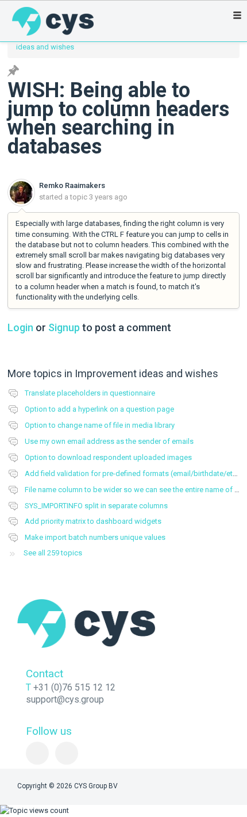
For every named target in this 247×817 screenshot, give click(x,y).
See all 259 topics (53, 552)
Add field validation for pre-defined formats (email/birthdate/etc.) (133, 473)
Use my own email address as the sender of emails (109, 441)
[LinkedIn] (37, 753)
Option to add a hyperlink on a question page (99, 409)
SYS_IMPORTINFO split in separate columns (96, 505)
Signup (64, 327)
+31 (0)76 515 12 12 (74, 687)
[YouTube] (66, 753)
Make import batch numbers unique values (95, 537)
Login (20, 327)
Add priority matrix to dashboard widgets (93, 521)
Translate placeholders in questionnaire (90, 393)
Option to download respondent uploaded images (108, 457)
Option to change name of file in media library (100, 425)
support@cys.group (65, 699)
